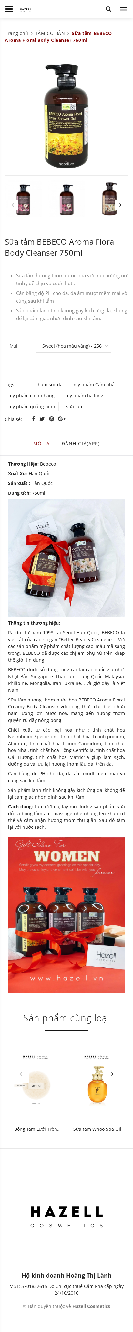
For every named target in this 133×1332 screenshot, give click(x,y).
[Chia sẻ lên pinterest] (52, 419)
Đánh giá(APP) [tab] (81, 443)
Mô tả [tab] (41, 443)
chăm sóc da (49, 384)
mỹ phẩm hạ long (84, 395)
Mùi (13, 346)
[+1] (62, 419)
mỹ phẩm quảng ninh (31, 406)
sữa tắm (75, 406)
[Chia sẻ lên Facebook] (34, 419)
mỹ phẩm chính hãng (31, 395)
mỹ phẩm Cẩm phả (94, 384)
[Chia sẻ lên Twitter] (42, 419)
